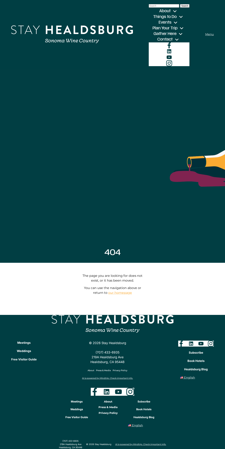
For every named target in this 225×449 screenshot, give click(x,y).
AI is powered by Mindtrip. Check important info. (107, 378)
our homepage (120, 293)
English (189, 377)
